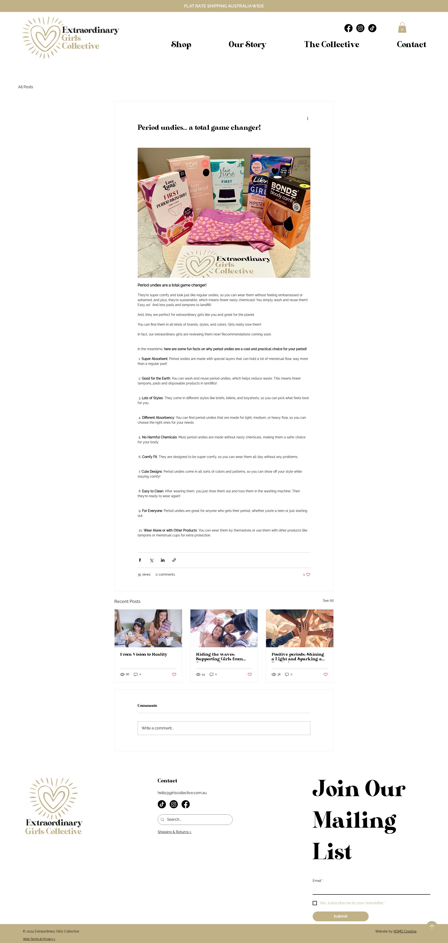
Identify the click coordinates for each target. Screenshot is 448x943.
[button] (402, 27)
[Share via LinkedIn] (163, 560)
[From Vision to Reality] (148, 628)
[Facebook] (348, 28)
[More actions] (307, 118)
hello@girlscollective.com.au (182, 793)
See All (328, 600)
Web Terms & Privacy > (39, 939)
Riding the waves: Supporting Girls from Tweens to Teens (219, 657)
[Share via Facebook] (140, 560)
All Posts (25, 87)
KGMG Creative (405, 931)
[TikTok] (372, 28)
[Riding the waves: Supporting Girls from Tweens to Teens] (224, 628)
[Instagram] (360, 28)
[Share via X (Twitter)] (151, 560)
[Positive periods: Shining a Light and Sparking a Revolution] (299, 628)
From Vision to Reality (144, 655)
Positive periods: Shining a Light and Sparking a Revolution (298, 657)
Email (318, 881)
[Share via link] (174, 560)
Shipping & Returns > (174, 832)
